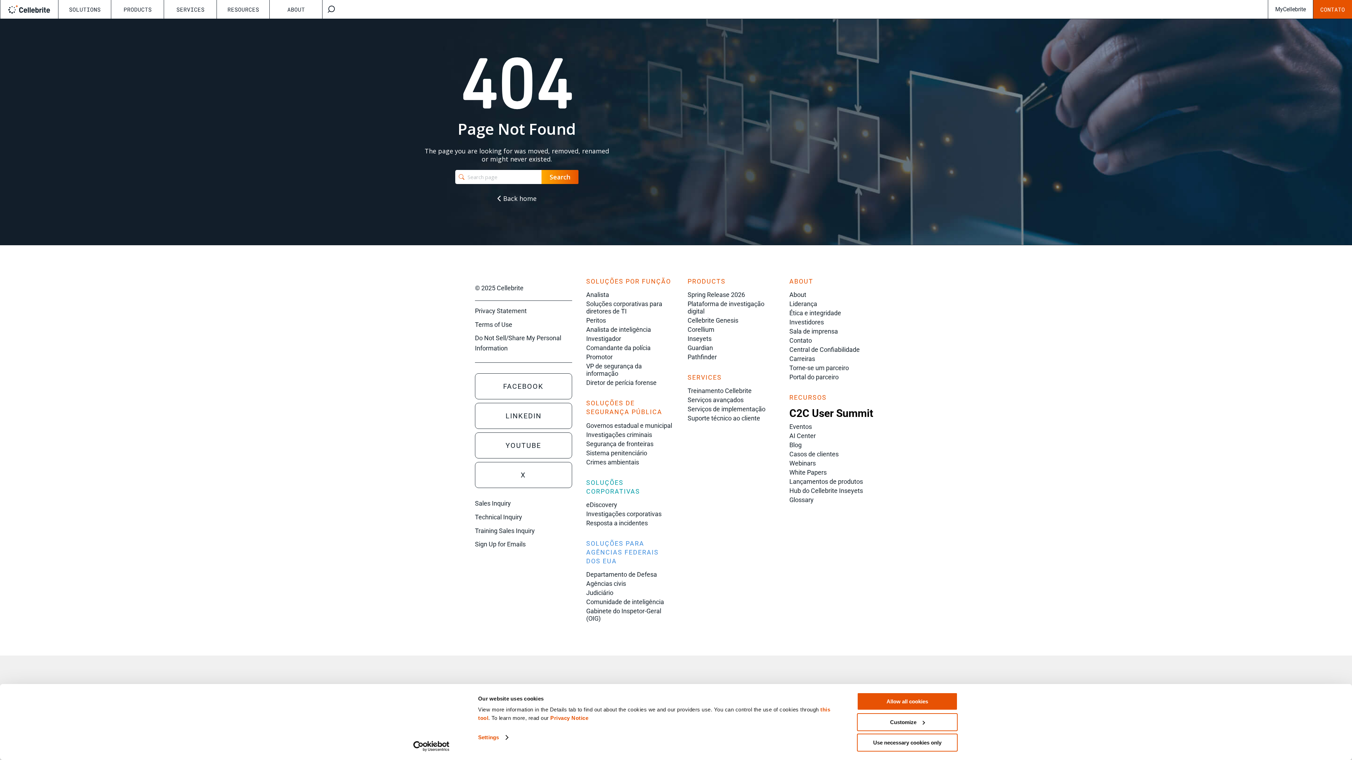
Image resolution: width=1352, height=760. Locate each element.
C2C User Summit (831, 413)
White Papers (808, 472)
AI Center (802, 435)
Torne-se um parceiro (819, 368)
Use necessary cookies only (907, 743)
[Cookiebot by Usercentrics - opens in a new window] (431, 746)
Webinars (802, 463)
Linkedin (524, 416)
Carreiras (802, 358)
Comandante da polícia (618, 348)
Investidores (806, 322)
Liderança (803, 304)
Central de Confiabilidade (824, 349)
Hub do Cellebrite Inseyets (826, 490)
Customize (903, 722)
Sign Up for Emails (500, 544)
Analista (597, 294)
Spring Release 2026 (716, 294)
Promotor (599, 357)
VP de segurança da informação (614, 369)
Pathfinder (702, 357)
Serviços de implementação (726, 409)
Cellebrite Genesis (713, 320)
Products (138, 9)
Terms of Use (493, 324)
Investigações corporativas (624, 514)
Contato (1332, 9)
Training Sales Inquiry (505, 530)
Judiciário (599, 592)
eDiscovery (601, 504)
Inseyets (700, 338)
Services (190, 9)
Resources (243, 9)
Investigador (603, 338)
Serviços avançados (716, 400)
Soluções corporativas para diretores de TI (624, 307)
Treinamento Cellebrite (720, 390)
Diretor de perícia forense (621, 382)
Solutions (85, 9)
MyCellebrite (1290, 9)
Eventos (800, 426)
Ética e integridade (815, 313)
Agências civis (606, 583)
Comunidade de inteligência (625, 602)
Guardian (700, 348)
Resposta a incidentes (617, 523)
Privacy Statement (501, 311)
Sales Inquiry (493, 503)
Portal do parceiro (814, 377)
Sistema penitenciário (616, 453)
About (296, 9)
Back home (519, 198)
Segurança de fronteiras (619, 444)
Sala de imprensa (813, 331)
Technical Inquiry (498, 517)
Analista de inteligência (618, 329)
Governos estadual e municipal (629, 425)
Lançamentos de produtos (826, 481)
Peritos (596, 320)
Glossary (801, 500)
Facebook (523, 386)
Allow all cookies (907, 701)
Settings (488, 737)
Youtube (523, 445)
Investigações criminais (619, 434)
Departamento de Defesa (621, 574)
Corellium (701, 329)
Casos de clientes (814, 454)
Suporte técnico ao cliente (724, 418)
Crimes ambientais (612, 462)
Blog (795, 445)
